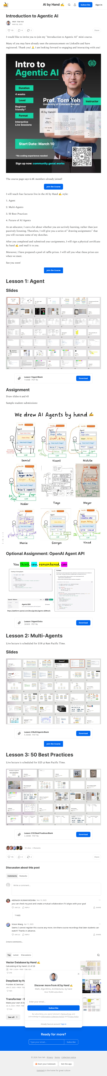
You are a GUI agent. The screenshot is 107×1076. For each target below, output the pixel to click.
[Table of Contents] (3, 538)
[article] (53, 968)
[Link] (2, 281)
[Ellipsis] (100, 900)
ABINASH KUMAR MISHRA (24, 900)
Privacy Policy (73, 1016)
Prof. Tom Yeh (18, 22)
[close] (78, 974)
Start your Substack (47, 1064)
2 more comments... (14, 942)
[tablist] (17, 876)
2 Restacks (36, 848)
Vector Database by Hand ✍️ (23, 962)
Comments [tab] (12, 876)
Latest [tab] (16, 955)
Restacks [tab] (23, 876)
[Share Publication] (75, 4)
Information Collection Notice (52, 1016)
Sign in (99, 4)
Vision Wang (17, 924)
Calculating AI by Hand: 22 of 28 (20, 966)
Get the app (66, 1064)
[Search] (69, 4)
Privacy (50, 1057)
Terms (57, 1057)
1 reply (17, 915)
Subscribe (85, 4)
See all (11, 1017)
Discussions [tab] (26, 955)
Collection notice (68, 1057)
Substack (40, 1070)
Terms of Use (66, 1014)
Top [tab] (9, 955)
